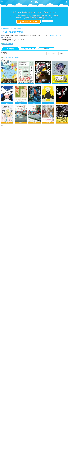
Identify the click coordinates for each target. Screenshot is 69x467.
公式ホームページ (58, 35)
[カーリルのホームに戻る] (34, 3)
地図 (51, 35)
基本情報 (11, 49)
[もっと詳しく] (47, 21)
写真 (47, 49)
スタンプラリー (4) (29, 49)
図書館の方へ (63, 53)
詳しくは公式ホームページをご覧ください (13, 57)
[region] (34, 92)
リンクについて (52, 53)
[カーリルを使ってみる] (28, 21)
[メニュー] (2, 2)
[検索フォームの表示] (66, 2)
